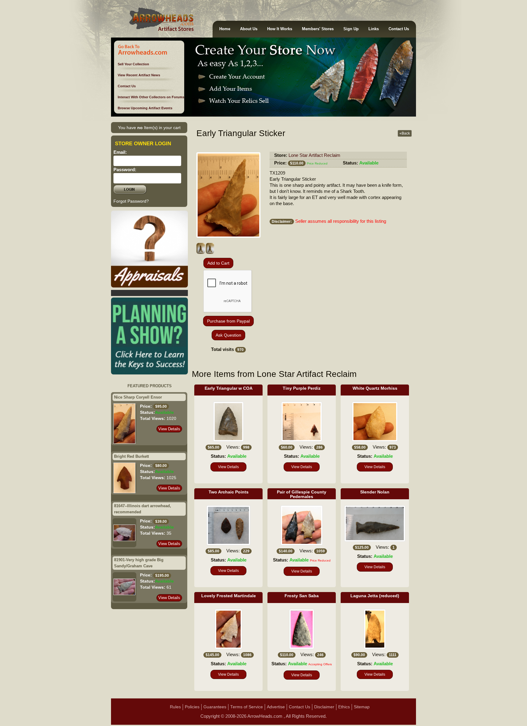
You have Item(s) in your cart (149, 127)
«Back (405, 133)
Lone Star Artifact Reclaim (314, 155)
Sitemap (362, 707)
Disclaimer (324, 707)
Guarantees (214, 707)
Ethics (344, 707)
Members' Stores (318, 29)
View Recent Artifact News (139, 75)
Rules (175, 707)
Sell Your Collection (133, 64)
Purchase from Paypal (228, 321)
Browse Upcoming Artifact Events (145, 108)
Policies (192, 707)
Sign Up (351, 29)
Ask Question (228, 335)
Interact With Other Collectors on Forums (151, 97)
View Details (169, 429)
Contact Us (399, 29)
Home (224, 29)
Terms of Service (246, 707)
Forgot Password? (131, 201)
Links (373, 29)
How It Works (279, 29)
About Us (248, 29)
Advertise (276, 707)
